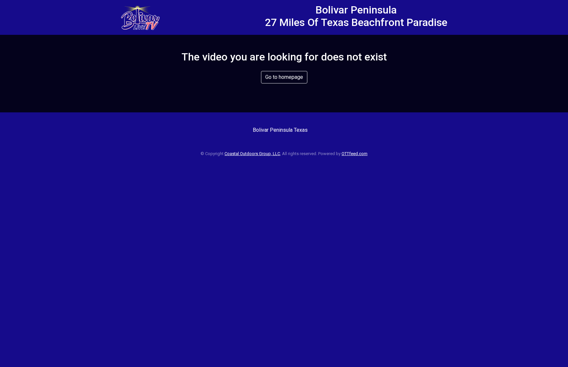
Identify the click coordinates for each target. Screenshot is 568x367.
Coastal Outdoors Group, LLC (252, 153)
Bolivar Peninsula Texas (280, 130)
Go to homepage (284, 77)
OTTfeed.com (354, 153)
